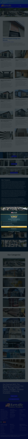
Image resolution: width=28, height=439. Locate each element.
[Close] (26, 207)
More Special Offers (13, 228)
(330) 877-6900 (12, 231)
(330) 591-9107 (18, 231)
